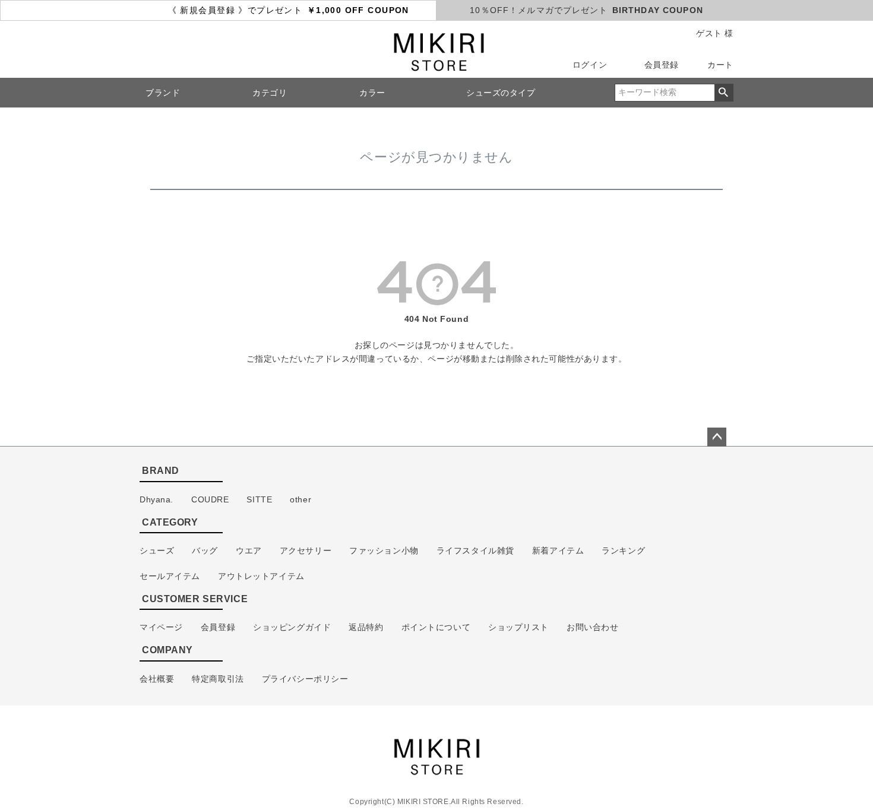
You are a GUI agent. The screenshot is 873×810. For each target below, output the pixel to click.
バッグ (205, 550)
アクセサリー (305, 550)
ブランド (163, 92)
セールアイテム (170, 576)
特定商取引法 (217, 679)
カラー (372, 92)
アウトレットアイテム (261, 576)
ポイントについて (436, 627)
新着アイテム (558, 550)
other (300, 499)
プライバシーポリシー (305, 679)
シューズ (157, 550)
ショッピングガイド (292, 627)
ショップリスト (518, 627)
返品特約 (366, 627)
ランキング (623, 550)
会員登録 (661, 64)
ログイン (589, 64)
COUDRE (210, 499)
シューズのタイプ (501, 92)
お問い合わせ (592, 627)
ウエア (249, 550)
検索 (723, 92)
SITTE (259, 499)
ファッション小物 (384, 550)
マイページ (161, 627)
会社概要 (157, 679)
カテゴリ (269, 92)
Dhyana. (156, 499)
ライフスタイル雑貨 (475, 550)
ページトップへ (716, 437)
